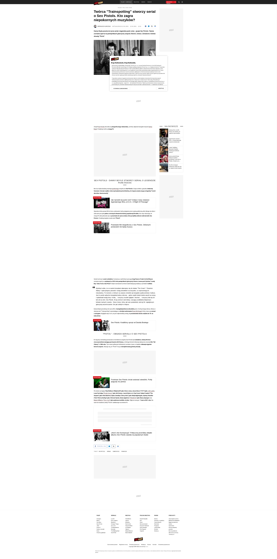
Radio (156, 515)
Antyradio (120, 7)
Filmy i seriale (125, 7)
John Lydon (151, 391)
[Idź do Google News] (118, 446)
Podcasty (172, 515)
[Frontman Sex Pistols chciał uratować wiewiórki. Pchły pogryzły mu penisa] (102, 382)
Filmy (98, 515)
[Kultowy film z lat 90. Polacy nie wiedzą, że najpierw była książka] (163, 133)
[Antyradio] (98, 3)
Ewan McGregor (137, 311)
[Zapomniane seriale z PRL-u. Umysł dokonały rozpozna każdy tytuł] (163, 141)
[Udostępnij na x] (113, 446)
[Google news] (155, 26)
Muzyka (127, 515)
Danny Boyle (116, 451)
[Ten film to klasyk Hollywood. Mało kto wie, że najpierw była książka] (163, 167)
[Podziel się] (145, 26)
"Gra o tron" (107, 400)
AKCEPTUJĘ (161, 88)
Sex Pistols (101, 126)
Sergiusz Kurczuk (104, 26)
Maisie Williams (98, 400)
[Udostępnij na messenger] (109, 446)
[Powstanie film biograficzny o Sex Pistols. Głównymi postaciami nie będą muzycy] (102, 228)
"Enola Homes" (108, 393)
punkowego (115, 188)
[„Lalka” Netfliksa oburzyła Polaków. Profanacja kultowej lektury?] (163, 150)
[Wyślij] (148, 26)
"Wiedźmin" (133, 398)
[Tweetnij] (152, 26)
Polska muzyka (145, 515)
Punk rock (124, 451)
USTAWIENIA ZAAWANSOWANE (120, 88)
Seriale (130, 7)
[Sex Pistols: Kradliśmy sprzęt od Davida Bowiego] (102, 325)
